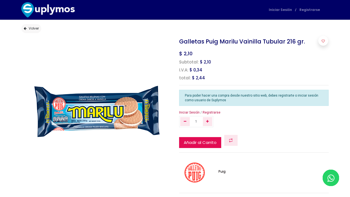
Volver (34, 28)
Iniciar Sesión (280, 9)
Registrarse (309, 9)
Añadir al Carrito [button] (200, 142)
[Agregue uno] (207, 121)
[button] (231, 140)
